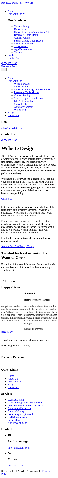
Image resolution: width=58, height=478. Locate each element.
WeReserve (20, 52)
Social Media (21, 46)
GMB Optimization (24, 43)
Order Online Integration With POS (32, 32)
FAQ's (11, 55)
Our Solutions (15, 13)
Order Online (21, 29)
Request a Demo (10, 2)
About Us (13, 378)
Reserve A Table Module (26, 34)
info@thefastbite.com (12, 128)
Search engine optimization (21, 414)
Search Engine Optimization (28, 40)
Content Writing (22, 37)
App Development (23, 49)
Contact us (13, 387)
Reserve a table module (19, 408)
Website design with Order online (25, 402)
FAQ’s (11, 384)
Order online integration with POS (25, 405)
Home (11, 375)
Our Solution (14, 381)
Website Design (22, 26)
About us (12, 11)
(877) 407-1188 (27, 2)
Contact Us (13, 58)
